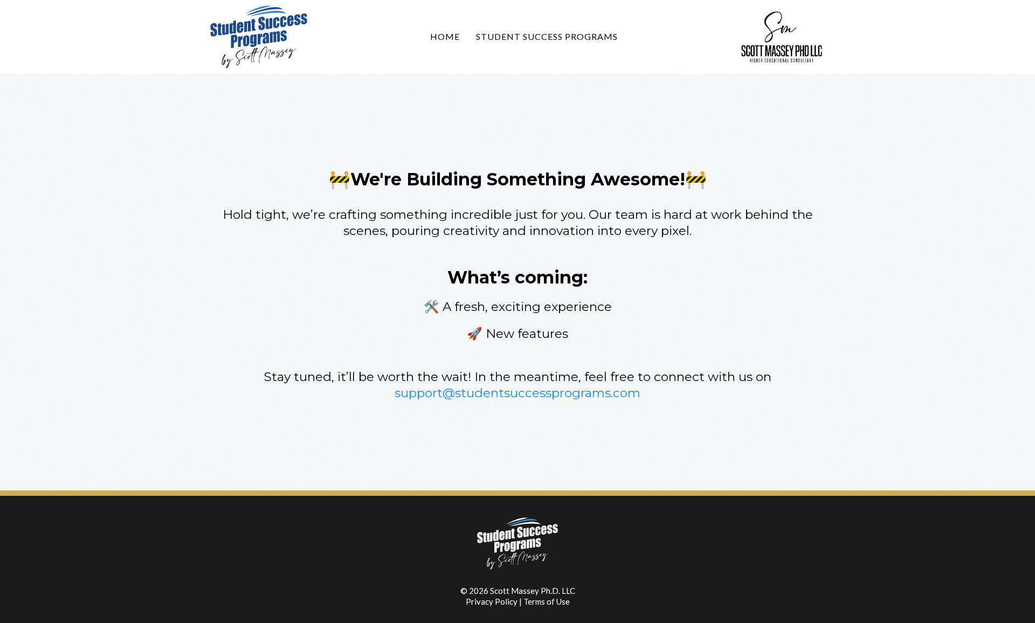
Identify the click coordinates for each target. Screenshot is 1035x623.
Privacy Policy (492, 601)
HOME (445, 36)
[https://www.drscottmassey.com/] (781, 35)
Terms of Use (546, 601)
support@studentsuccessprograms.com (517, 392)
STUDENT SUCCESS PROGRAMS (547, 36)
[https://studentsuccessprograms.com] (265, 36)
